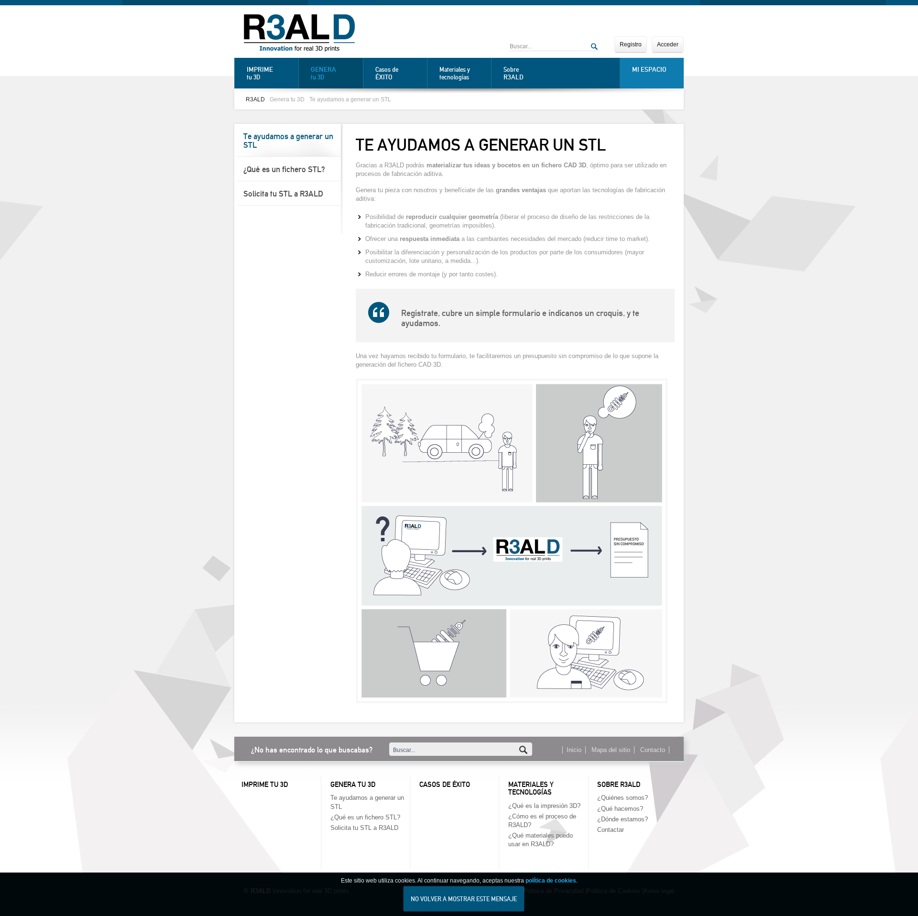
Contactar (610, 829)
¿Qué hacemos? (620, 808)
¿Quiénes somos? (622, 797)
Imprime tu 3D (264, 784)
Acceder (667, 44)
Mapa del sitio (610, 749)
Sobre (513, 73)
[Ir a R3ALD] (299, 34)
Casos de (386, 73)
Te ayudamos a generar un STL (350, 99)
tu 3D (260, 73)
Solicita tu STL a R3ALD (283, 193)
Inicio (574, 749)
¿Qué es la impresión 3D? (544, 805)
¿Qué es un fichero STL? (284, 169)
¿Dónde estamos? (622, 819)
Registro (631, 44)
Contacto (652, 749)
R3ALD (255, 99)
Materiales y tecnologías (454, 73)
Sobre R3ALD (618, 784)
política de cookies (550, 880)
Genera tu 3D (287, 99)
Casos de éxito (444, 784)
